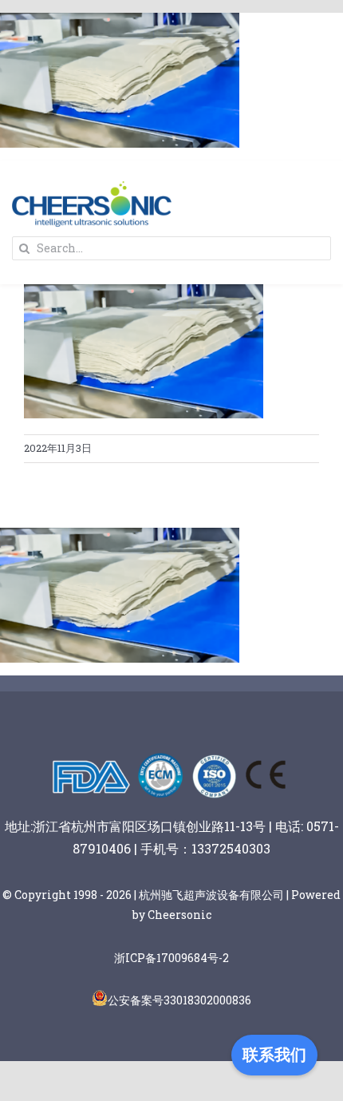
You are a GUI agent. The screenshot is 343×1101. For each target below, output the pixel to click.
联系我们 (274, 1054)
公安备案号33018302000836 (179, 1000)
